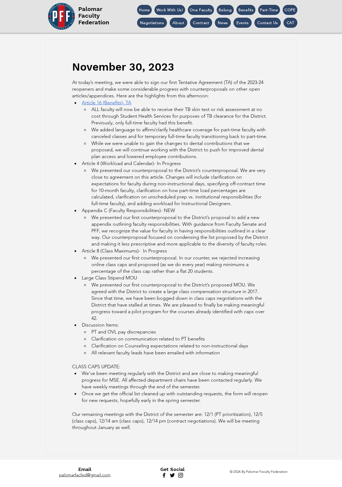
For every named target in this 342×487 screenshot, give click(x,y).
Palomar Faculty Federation (93, 16)
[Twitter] (172, 475)
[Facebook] (164, 475)
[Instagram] (180, 475)
